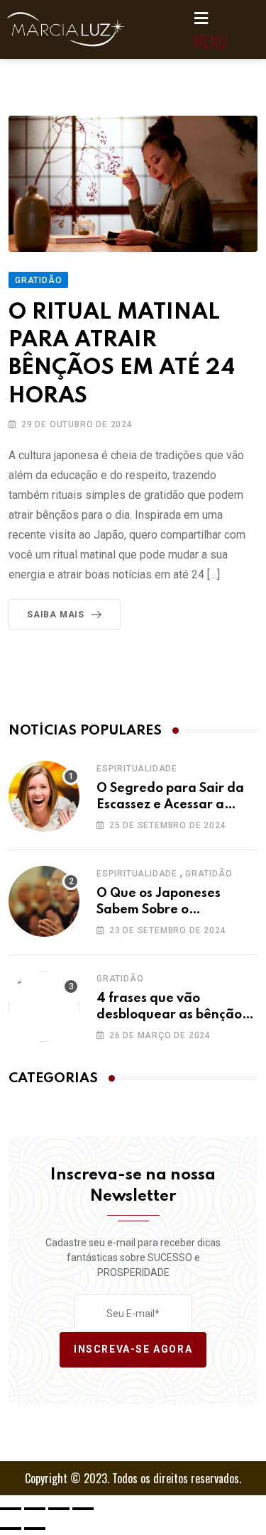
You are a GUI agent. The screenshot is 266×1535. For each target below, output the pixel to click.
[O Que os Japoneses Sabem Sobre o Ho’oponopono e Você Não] (44, 901)
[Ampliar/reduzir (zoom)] (10, 1508)
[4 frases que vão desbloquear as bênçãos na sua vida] (44, 1006)
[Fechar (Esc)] (83, 1508)
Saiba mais (55, 615)
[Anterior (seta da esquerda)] (10, 1528)
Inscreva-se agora (133, 1349)
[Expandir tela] (34, 1508)
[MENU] (201, 18)
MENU (210, 40)
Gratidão (208, 874)
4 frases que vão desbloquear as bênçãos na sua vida (172, 1014)
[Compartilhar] (59, 1508)
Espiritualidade (136, 769)
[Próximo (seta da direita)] (34, 1528)
